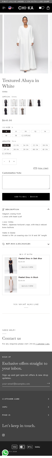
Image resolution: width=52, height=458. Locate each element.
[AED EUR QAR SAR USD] (10, 7)
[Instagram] (3, 435)
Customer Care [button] (10, 399)
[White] (15, 103)
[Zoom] (9, 68)
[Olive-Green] (31, 103)
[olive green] (22, 112)
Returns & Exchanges (18, 244)
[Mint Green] (23, 103)
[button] (26, 168)
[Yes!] (47, 383)
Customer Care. (42, 344)
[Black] (6, 103)
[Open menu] (5, 8)
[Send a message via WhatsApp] (5, 453)
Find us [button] (6, 415)
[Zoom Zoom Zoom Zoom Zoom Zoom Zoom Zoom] (26, 44)
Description (12, 209)
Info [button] (4, 407)
